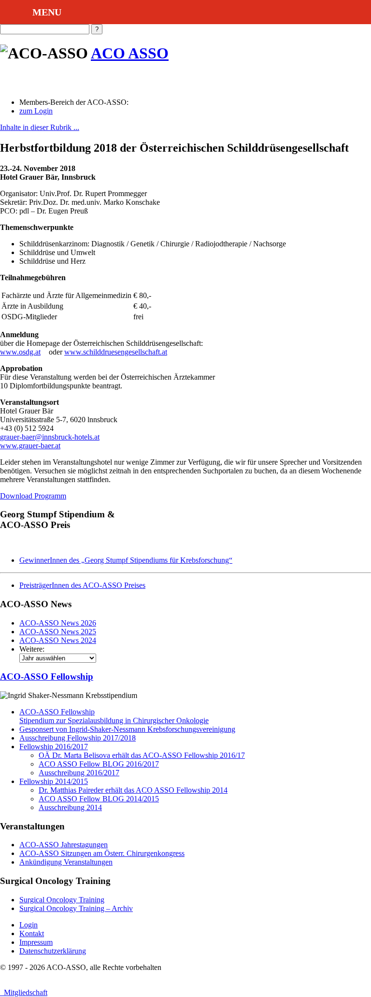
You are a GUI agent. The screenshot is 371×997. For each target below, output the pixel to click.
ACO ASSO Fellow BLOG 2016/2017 (99, 764)
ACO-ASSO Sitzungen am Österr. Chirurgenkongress (102, 853)
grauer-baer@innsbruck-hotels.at (50, 437)
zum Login (36, 111)
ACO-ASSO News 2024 (57, 640)
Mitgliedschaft (23, 992)
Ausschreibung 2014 (70, 807)
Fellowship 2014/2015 (53, 781)
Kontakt (31, 933)
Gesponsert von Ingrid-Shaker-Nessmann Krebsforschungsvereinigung (127, 729)
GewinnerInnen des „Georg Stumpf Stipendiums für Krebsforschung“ (125, 560)
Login (28, 925)
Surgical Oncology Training (61, 900)
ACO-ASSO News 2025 (57, 631)
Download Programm (33, 496)
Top (348, 974)
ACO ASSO (130, 53)
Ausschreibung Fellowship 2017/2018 (77, 738)
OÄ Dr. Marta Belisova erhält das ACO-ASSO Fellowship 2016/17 (142, 755)
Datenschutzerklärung (52, 951)
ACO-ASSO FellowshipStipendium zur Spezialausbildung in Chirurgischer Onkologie (114, 716)
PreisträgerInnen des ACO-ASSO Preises (82, 585)
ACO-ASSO (46, 676)
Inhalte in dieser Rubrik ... (39, 127)
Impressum (36, 942)
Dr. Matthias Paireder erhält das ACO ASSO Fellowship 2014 (133, 790)
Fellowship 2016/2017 (53, 746)
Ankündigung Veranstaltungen (66, 862)
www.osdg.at (20, 352)
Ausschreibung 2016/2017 (79, 773)
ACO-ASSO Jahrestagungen (63, 844)
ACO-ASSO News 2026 (57, 623)
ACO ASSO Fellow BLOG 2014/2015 (99, 799)
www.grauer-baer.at (30, 446)
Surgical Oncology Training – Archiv (76, 908)
